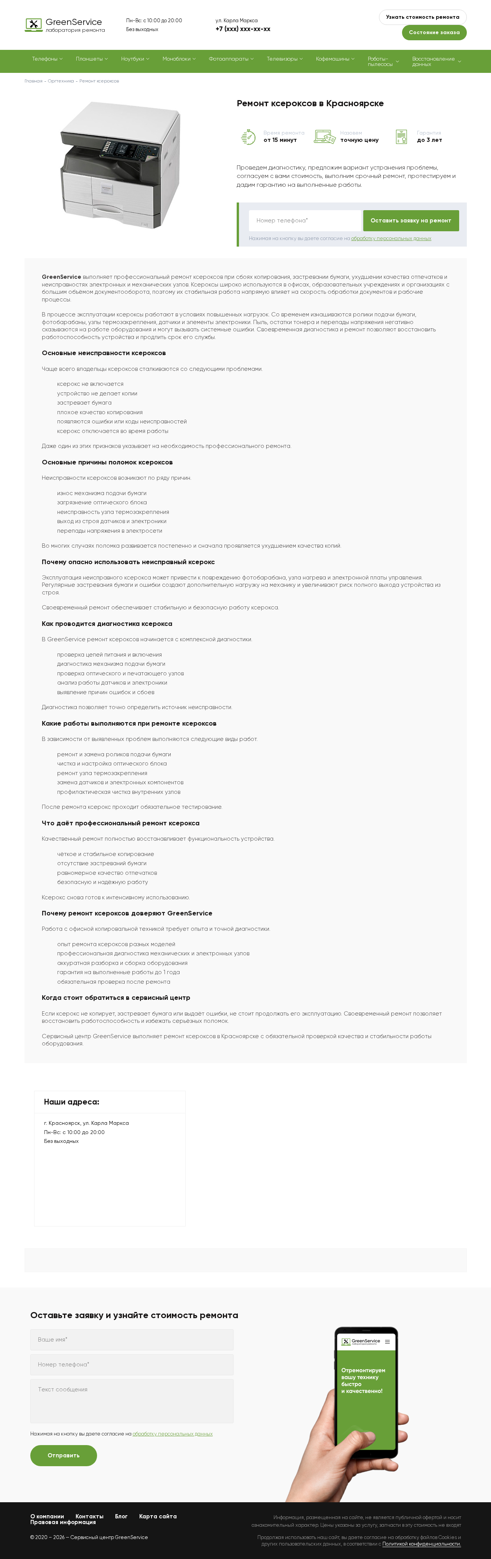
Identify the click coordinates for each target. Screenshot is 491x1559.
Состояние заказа (434, 32)
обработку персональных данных (391, 238)
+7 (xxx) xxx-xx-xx (243, 29)
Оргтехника (61, 81)
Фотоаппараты (229, 59)
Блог (121, 1516)
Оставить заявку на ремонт (411, 220)
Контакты (90, 1516)
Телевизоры (282, 59)
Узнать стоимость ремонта (423, 17)
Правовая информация (63, 1522)
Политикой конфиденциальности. (421, 1544)
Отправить (64, 1455)
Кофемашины (332, 59)
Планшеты (89, 59)
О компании (47, 1516)
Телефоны (45, 59)
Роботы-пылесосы (380, 61)
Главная (34, 81)
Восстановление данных (433, 61)
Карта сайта (158, 1516)
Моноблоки (177, 59)
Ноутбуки (132, 59)
